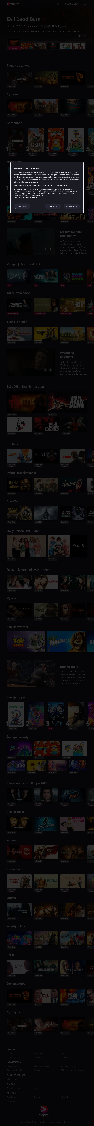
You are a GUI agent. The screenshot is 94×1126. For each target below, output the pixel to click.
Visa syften (22, 206)
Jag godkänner (72, 206)
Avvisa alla (53, 206)
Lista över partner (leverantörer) (26, 198)
